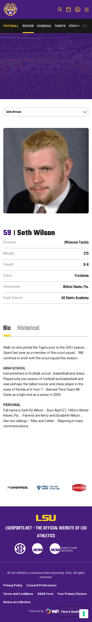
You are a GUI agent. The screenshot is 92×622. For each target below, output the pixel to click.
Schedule (44, 26)
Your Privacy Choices (72, 594)
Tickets (60, 26)
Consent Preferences (41, 585)
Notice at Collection (16, 602)
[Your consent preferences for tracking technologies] (83, 613)
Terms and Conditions (18, 594)
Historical (28, 328)
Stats (73, 26)
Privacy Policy (12, 585)
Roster (28, 26)
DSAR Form (45, 594)
